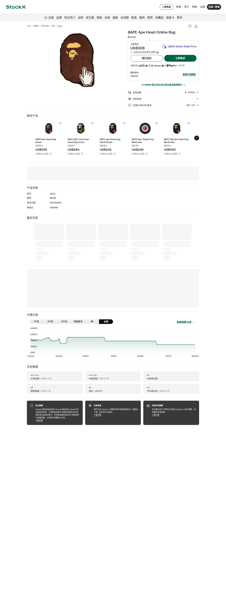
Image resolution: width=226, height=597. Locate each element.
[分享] (196, 26)
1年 (92, 321)
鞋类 (134, 18)
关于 (187, 7)
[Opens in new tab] (146, 65)
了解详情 (181, 65)
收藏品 (159, 18)
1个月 (36, 321)
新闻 (178, 6)
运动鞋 (125, 18)
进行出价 (147, 58)
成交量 (90, 18)
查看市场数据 (189, 74)
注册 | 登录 (214, 6)
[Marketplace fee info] (157, 52)
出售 (202, 6)
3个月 (50, 321)
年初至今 (78, 321)
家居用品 (45, 26)
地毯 (53, 26)
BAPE (60, 26)
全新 (80, 18)
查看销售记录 (184, 322)
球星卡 (170, 18)
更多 (179, 18)
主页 (29, 26)
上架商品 (166, 6)
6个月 (64, 321)
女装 (107, 18)
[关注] (60, 123)
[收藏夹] (190, 26)
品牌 (59, 18)
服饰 (142, 18)
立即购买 (180, 58)
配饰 (150, 18)
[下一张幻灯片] (196, 137)
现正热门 (69, 18)
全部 (51, 18)
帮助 (194, 6)
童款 (115, 18)
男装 (99, 18)
